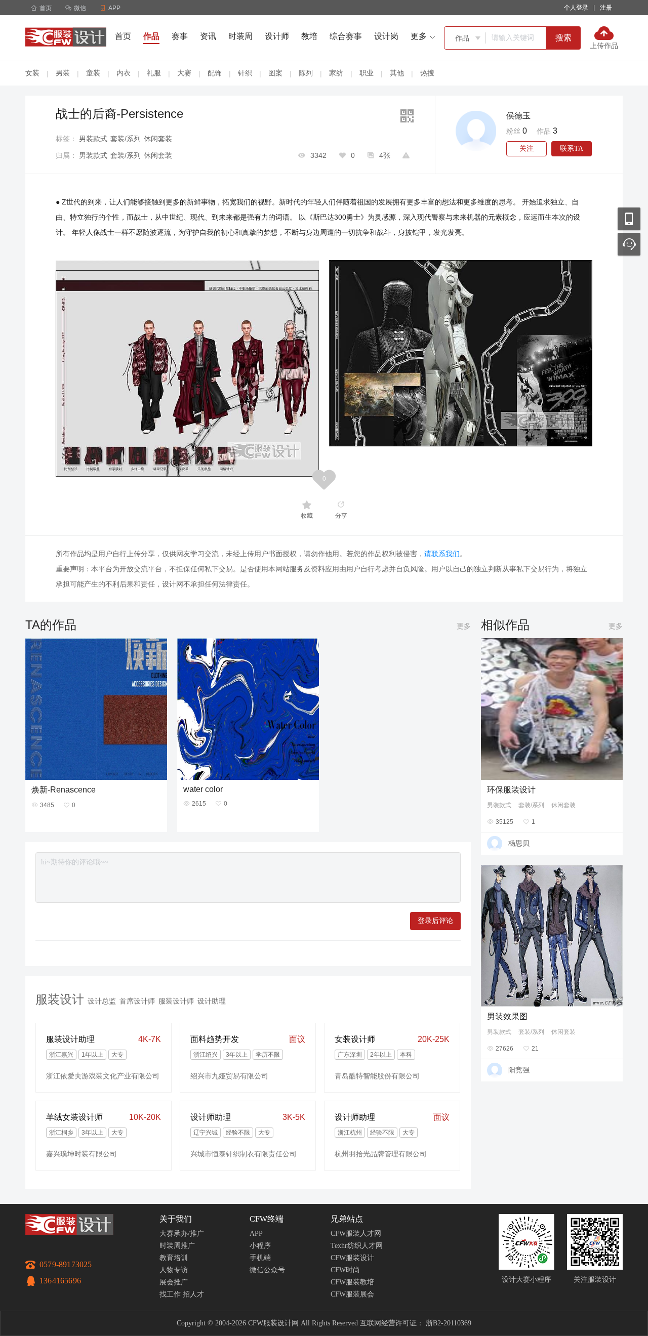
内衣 (123, 73)
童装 (93, 73)
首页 (41, 8)
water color (203, 789)
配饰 (215, 73)
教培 (309, 36)
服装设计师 (176, 1001)
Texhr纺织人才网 (357, 1245)
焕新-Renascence (63, 789)
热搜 (427, 73)
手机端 (260, 1258)
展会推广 (173, 1282)
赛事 (180, 36)
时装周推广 (177, 1245)
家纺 (336, 73)
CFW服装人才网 (356, 1233)
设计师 (277, 36)
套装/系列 (125, 139)
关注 (526, 148)
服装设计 (59, 999)
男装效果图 (507, 1016)
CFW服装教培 (352, 1282)
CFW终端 (267, 1219)
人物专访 (173, 1270)
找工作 (170, 1294)
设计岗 (386, 36)
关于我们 (175, 1219)
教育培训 (173, 1258)
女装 (32, 73)
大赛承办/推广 (181, 1233)
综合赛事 (346, 36)
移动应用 (629, 218)
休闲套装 (158, 139)
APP (256, 1233)
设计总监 (102, 1001)
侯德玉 (518, 115)
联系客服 (629, 244)
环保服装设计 (511, 789)
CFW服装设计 (352, 1258)
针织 (245, 73)
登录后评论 (435, 921)
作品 (151, 36)
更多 (464, 626)
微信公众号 (267, 1270)
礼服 (154, 73)
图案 (275, 73)
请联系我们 (442, 554)
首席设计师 (137, 1001)
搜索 (563, 37)
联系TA (571, 148)
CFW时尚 (345, 1270)
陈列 (306, 73)
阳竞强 (519, 1070)
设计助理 (211, 1001)
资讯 (208, 36)
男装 (63, 73)
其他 (397, 73)
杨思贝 (519, 843)
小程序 (260, 1245)
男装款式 (93, 139)
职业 (366, 73)
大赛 (184, 73)
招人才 (193, 1294)
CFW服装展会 (352, 1294)
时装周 (240, 36)
